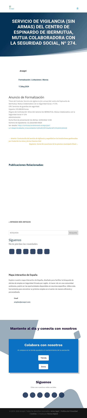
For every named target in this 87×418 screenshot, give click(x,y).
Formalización (24, 80)
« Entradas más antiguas (20, 222)
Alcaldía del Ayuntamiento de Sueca (43, 171)
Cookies (33, 414)
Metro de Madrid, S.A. (43, 196)
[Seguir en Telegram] (47, 251)
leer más (43, 178)
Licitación (43, 175)
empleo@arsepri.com (22, 302)
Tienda (43, 358)
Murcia (45, 80)
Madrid (63, 200)
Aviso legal (55, 411)
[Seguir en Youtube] (32, 251)
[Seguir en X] (18, 251)
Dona (43, 367)
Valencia (63, 175)
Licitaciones (36, 80)
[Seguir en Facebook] (11, 251)
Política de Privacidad (69, 411)
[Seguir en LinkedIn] (39, 251)
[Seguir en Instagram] (25, 251)
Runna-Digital (52, 414)
